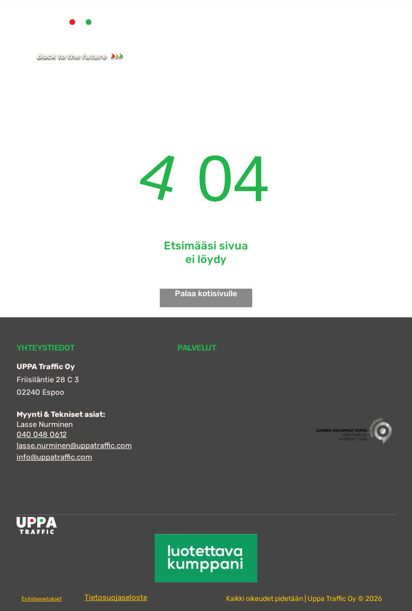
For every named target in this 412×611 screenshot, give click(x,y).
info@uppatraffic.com (54, 457)
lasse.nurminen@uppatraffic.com (74, 445)
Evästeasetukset (42, 598)
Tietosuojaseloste (115, 597)
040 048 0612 (42, 434)
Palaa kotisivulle (206, 293)
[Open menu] (353, 40)
